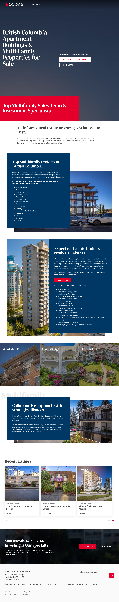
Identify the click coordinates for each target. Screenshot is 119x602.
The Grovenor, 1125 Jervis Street (19, 507)
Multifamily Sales (64, 289)
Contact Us (63, 280)
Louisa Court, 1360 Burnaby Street (57, 507)
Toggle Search (33, 4)
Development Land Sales (67, 299)
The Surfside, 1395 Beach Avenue (91, 507)
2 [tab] (6, 520)
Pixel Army (26, 594)
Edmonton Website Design (13, 594)
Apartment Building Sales (67, 292)
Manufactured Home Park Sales (70, 296)
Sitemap (95, 585)
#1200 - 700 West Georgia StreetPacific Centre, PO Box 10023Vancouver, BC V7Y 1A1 (17, 577)
